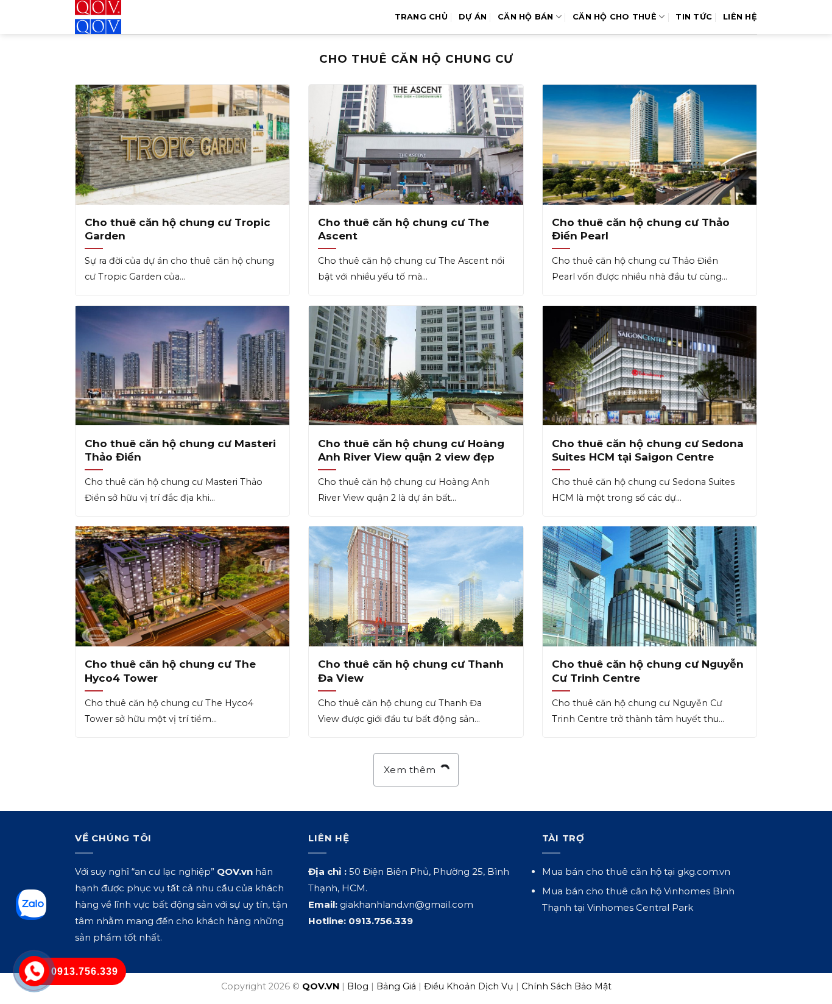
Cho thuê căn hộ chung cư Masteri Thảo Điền (180, 450)
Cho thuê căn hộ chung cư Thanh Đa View (411, 671)
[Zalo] (31, 905)
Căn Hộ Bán (526, 16)
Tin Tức (693, 16)
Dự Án (473, 16)
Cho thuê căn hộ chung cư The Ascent (403, 229)
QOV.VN (320, 986)
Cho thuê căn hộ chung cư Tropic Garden (177, 229)
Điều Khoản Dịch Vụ (468, 986)
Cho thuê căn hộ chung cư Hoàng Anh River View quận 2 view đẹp (411, 450)
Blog (357, 986)
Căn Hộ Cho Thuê (615, 16)
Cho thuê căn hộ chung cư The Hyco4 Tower (170, 671)
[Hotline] (34, 971)
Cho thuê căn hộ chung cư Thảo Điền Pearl (641, 229)
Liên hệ (740, 16)
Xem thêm (411, 770)
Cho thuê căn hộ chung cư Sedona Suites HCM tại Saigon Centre (648, 450)
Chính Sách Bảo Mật (566, 986)
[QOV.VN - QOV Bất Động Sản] (125, 17)
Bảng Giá (396, 986)
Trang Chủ (421, 16)
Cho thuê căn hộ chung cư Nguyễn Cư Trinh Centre (648, 671)
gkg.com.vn (703, 871)
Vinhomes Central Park (640, 907)
